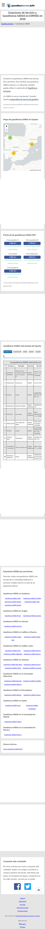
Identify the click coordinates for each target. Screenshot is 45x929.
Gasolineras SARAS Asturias (13, 626)
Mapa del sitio (22, 901)
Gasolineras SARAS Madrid (12, 722)
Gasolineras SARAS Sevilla (13, 605)
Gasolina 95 (8, 352)
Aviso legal (22, 904)
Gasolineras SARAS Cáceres (32, 695)
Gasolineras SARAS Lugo (13, 705)
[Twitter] (27, 889)
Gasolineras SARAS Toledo (32, 637)
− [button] (6, 129)
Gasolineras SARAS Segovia (32, 651)
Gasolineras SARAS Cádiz (13, 598)
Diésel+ (31, 352)
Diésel (25, 352)
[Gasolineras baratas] (21, 7)
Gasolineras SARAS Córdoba (32, 598)
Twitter (23, 927)
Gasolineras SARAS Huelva (13, 602)
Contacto (22, 898)
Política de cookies (22, 911)
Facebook (23, 924)
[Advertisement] (22, 50)
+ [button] (6, 126)
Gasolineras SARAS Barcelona (13, 664)
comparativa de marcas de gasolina (24, 100)
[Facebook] (17, 889)
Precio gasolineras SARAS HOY (12, 749)
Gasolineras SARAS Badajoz (12, 695)
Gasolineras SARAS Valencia (13, 684)
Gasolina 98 (17, 352)
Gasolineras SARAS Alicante (13, 681)
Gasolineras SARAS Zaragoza (32, 616)
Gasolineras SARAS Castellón (32, 681)
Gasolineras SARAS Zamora (32, 654)
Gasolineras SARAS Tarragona (32, 668)
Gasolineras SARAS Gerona (32, 664)
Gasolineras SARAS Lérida (13, 668)
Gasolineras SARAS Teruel (13, 616)
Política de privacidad (22, 908)
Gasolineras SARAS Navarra (12, 735)
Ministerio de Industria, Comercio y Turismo (28, 916)
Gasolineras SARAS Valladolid (13, 654)
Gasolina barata (7, 24)
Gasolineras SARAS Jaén (32, 602)
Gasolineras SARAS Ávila (13, 651)
